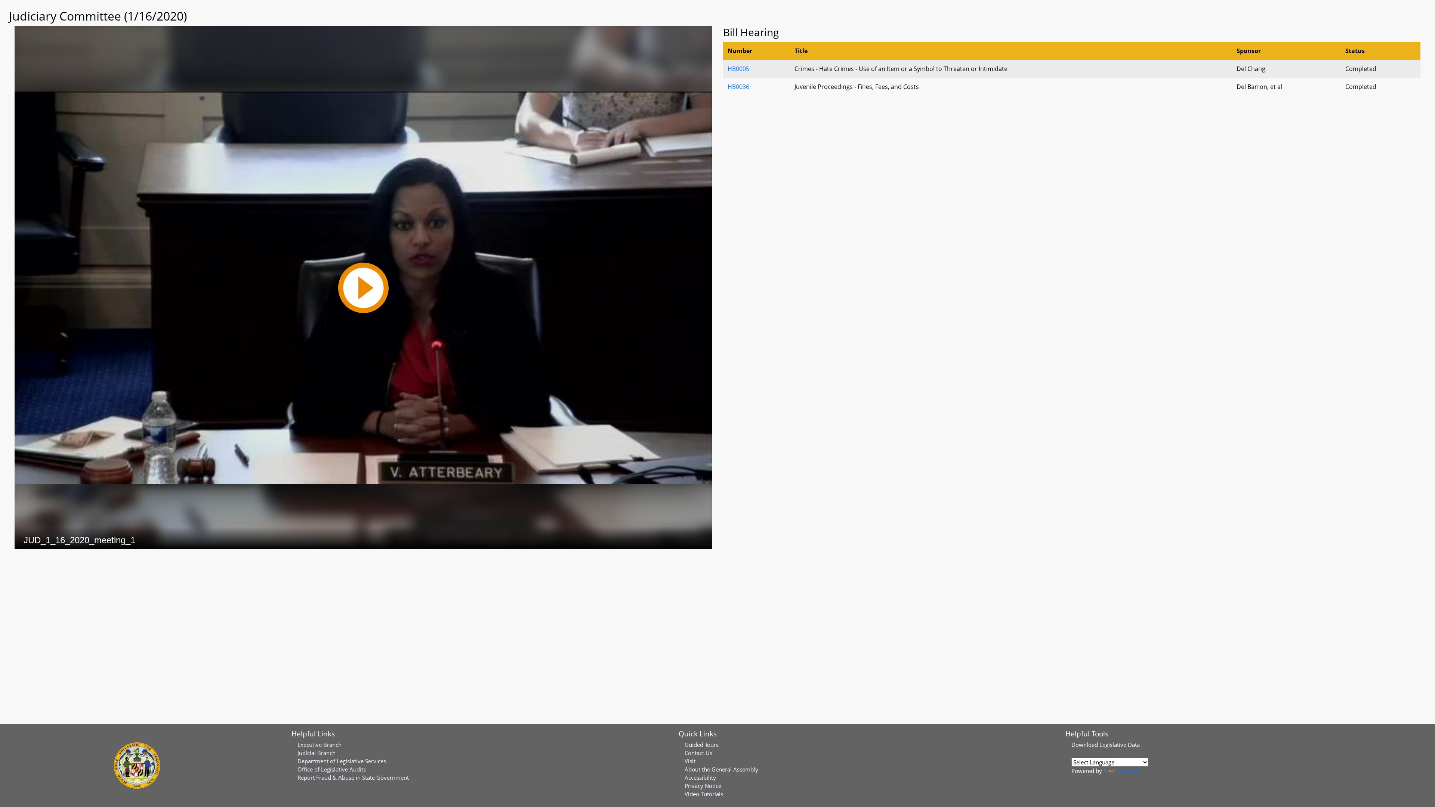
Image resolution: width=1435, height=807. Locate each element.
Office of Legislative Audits (331, 769)
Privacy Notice (703, 785)
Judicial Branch (316, 753)
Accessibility (700, 777)
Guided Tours (702, 744)
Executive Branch (319, 744)
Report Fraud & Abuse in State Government (353, 777)
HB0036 (738, 87)
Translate (1129, 770)
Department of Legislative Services (341, 761)
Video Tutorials (704, 794)
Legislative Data (1119, 744)
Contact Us (698, 753)
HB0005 (738, 69)
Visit (690, 761)
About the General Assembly (721, 769)
